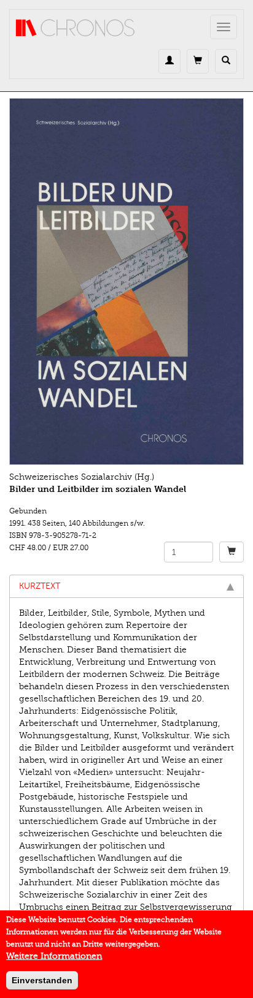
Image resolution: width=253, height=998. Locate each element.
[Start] (75, 28)
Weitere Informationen (54, 956)
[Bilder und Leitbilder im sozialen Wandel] (126, 281)
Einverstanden (42, 980)
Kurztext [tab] (39, 586)
